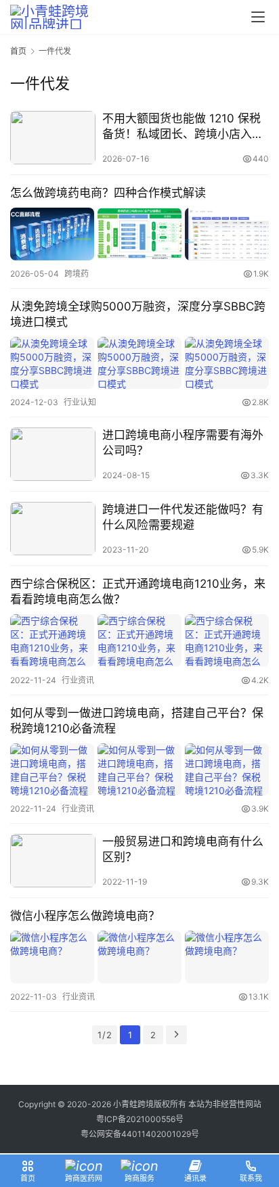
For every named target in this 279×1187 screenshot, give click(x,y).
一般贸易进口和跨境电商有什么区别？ (182, 849)
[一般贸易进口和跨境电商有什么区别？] (52, 860)
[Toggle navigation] (258, 17)
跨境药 (76, 274)
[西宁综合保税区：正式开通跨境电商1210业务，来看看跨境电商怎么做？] (139, 640)
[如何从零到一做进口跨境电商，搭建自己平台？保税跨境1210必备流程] (139, 769)
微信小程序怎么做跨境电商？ (85, 916)
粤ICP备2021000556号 (140, 1119)
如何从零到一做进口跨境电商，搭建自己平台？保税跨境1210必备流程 (136, 720)
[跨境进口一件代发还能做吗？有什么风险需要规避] (52, 528)
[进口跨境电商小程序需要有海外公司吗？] (52, 454)
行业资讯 (78, 680)
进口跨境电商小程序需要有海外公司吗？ (182, 442)
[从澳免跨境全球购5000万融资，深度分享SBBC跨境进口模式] (139, 363)
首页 (18, 51)
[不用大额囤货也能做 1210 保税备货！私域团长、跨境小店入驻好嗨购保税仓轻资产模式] (52, 137)
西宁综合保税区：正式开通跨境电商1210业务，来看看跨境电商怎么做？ (137, 591)
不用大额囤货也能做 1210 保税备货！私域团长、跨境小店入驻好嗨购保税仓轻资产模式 (182, 127)
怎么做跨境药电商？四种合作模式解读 (108, 193)
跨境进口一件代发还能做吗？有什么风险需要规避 (182, 517)
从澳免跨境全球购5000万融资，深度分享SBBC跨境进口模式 (137, 314)
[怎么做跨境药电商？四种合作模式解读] (139, 234)
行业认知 (80, 402)
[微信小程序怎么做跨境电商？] (139, 957)
